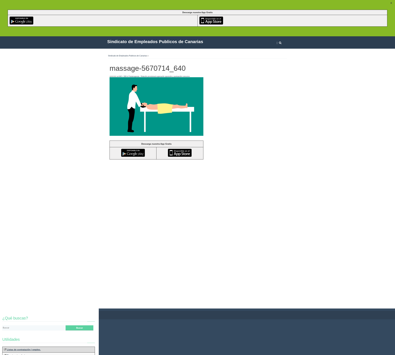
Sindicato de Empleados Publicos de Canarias (127, 56)
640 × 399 (122, 76)
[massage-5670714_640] (156, 135)
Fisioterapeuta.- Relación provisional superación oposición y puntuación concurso (159, 76)
